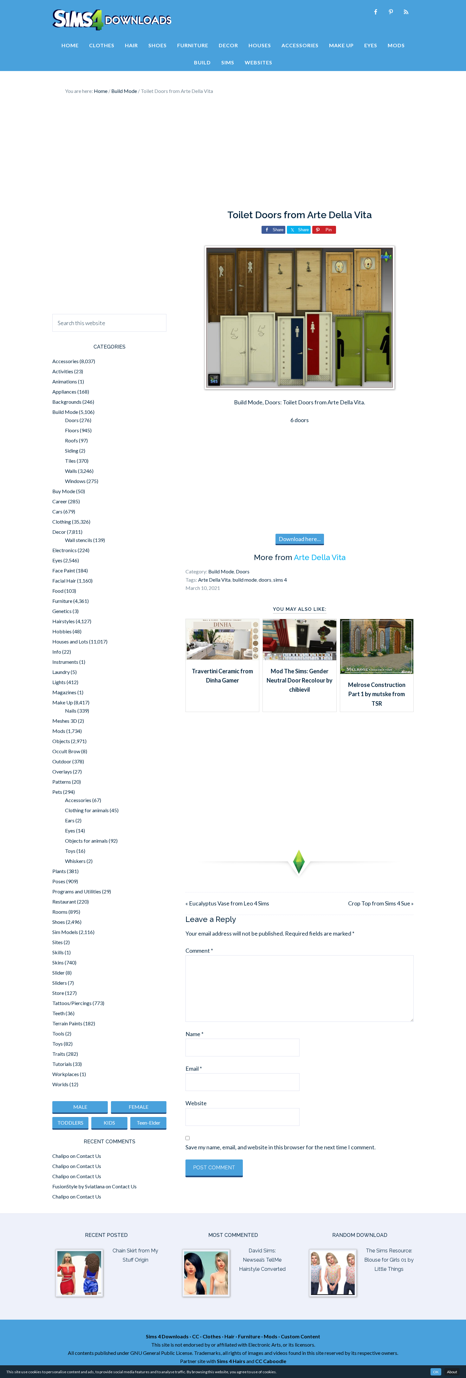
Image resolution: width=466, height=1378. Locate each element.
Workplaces (65, 1074)
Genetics (62, 611)
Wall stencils (78, 540)
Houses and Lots (70, 641)
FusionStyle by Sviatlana (78, 1186)
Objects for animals (86, 841)
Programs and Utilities (76, 891)
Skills (58, 952)
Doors (242, 571)
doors (265, 580)
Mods (58, 731)
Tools (58, 1033)
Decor (59, 532)
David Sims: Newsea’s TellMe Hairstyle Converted (262, 1260)
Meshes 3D (64, 721)
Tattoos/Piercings (72, 1003)
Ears (69, 820)
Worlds (60, 1084)
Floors (72, 430)
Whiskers (75, 861)
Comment (199, 950)
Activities (62, 371)
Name (194, 1033)
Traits (58, 1054)
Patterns (61, 782)
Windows (75, 481)
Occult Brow (66, 751)
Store (58, 993)
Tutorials (62, 1064)
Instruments (65, 662)
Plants (59, 871)
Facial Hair (64, 581)
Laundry (61, 672)
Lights (59, 682)
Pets (57, 792)
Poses (58, 881)
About (452, 1371)
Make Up (62, 702)
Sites (57, 942)
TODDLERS (70, 1123)
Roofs (71, 440)
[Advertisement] (233, 152)
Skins (58, 962)
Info (56, 652)
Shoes (58, 922)
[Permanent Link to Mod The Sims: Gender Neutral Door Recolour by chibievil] (299, 658)
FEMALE (138, 1107)
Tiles (70, 461)
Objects (61, 741)
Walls (71, 471)
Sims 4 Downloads (112, 20)
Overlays (62, 771)
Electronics (64, 550)
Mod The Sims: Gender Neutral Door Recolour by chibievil (300, 680)
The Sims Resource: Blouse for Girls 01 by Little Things (389, 1260)
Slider (58, 973)
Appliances (64, 392)
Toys (70, 851)
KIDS (109, 1123)
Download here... (300, 538)
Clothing (61, 522)
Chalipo (60, 1156)
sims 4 (280, 580)
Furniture (62, 601)
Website (196, 1103)
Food (57, 591)
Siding (71, 450)
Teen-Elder (148, 1123)
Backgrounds (66, 402)
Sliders (59, 983)
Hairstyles (63, 621)
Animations (64, 381)
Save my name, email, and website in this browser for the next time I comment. (280, 1147)
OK (436, 1371)
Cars (57, 511)
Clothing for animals (87, 810)
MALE (80, 1107)
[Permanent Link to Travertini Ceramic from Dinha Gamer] (222, 658)
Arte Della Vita (320, 557)
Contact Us (88, 1156)
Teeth (58, 1013)
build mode (244, 580)
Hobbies (62, 631)
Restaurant (64, 901)
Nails (70, 711)
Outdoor (61, 761)
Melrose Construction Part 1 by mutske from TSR (376, 694)
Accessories (65, 361)
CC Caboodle (270, 1361)
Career (59, 501)
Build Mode (221, 571)
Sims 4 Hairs (231, 1361)
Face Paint (63, 570)
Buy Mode (63, 491)
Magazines (64, 692)
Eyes (57, 560)
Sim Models (65, 932)
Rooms (60, 912)
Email (193, 1068)
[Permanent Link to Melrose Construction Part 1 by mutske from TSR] (376, 671)
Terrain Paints (67, 1023)
